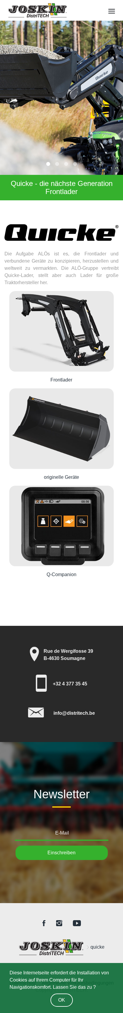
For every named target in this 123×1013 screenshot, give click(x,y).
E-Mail (62, 832)
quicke (97, 947)
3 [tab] (66, 164)
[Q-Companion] (61, 526)
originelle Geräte (61, 477)
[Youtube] (77, 924)
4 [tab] (75, 164)
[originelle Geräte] (61, 428)
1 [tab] (48, 164)
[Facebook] (44, 924)
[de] (51, 947)
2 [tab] (57, 164)
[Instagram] (59, 924)
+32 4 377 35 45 (70, 683)
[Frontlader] (61, 331)
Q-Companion (61, 574)
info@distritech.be (74, 713)
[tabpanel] (61, 110)
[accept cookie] (61, 999)
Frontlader (61, 379)
